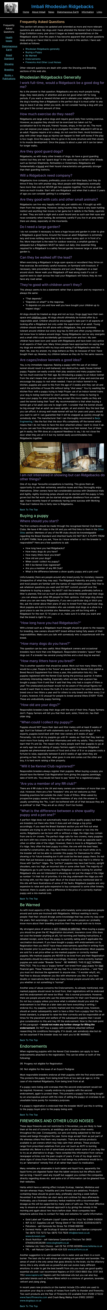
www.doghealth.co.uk (57, 1242)
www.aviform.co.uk (78, 1249)
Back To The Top (29, 509)
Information (88, 12)
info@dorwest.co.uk (79, 1232)
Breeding (9, 69)
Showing (9, 64)
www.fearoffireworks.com (33, 1297)
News (51, 12)
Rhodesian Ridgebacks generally (42, 49)
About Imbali (38, 12)
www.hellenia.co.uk (92, 1246)
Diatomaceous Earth (68, 12)
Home (26, 12)
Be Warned (31, 55)
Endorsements (33, 59)
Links (99, 12)
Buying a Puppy (33, 52)
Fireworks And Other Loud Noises (43, 62)
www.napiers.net (34, 1275)
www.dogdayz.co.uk (30, 1300)
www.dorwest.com (35, 1236)
